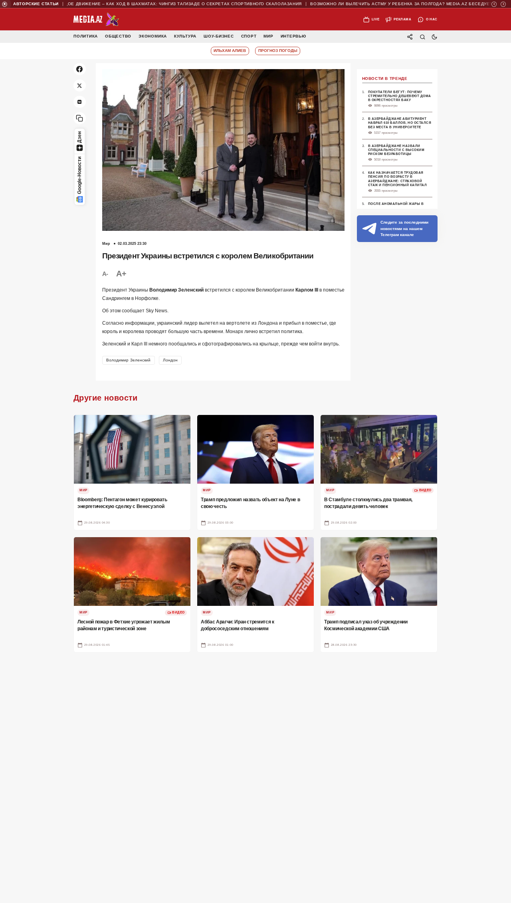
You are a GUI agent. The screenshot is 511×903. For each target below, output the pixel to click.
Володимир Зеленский (128, 360)
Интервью (293, 36)
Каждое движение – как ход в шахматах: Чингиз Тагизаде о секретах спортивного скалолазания (159, 4)
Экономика (153, 36)
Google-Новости (79, 175)
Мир (268, 36)
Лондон (170, 360)
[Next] (503, 4)
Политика (85, 36)
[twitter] (79, 85)
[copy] (79, 118)
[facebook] (79, 69)
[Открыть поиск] (422, 37)
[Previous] (494, 4)
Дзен (79, 137)
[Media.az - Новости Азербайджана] (96, 19)
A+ (121, 273)
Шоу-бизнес (219, 36)
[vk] (79, 102)
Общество (118, 36)
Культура (185, 36)
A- (105, 273)
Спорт (249, 36)
